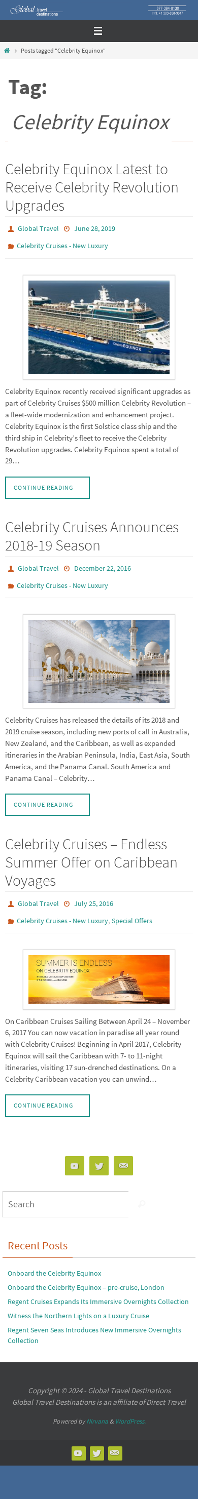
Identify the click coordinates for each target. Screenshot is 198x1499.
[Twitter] (99, 1152)
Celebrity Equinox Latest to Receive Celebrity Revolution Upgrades (92, 187)
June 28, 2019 (94, 227)
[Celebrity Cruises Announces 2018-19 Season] (99, 652)
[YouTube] (74, 1152)
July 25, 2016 (93, 893)
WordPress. (130, 1407)
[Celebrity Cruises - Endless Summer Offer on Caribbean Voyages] (99, 966)
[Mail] (123, 1152)
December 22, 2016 (102, 563)
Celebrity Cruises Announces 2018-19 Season (92, 531)
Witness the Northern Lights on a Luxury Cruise (78, 1302)
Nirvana (97, 1407)
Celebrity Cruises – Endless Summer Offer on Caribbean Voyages (91, 853)
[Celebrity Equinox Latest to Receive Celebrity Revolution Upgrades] (99, 322)
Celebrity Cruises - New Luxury (62, 242)
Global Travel (38, 227)
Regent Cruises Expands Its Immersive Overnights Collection (98, 1287)
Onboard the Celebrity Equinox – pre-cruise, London (86, 1273)
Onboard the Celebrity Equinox (54, 1259)
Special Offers (132, 908)
